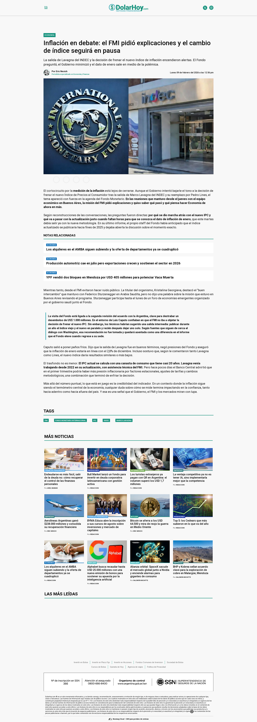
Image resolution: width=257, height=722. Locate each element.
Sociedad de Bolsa (175, 662)
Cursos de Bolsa (98, 667)
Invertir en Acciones (123, 662)
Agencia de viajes (135, 667)
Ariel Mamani (51, 488)
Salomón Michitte (139, 580)
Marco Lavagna (123, 420)
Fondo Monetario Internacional (70, 420)
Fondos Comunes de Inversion (149, 662)
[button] (46, 8)
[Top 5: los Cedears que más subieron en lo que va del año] (193, 505)
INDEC (106, 420)
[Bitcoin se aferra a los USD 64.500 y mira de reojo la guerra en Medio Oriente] (150, 505)
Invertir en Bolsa (81, 662)
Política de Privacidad (156, 667)
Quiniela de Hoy (117, 667)
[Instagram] (211, 8)
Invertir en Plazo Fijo (101, 662)
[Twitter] (205, 8)
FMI (46, 420)
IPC (94, 420)
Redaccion (93, 488)
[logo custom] (128, 8)
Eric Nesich (50, 531)
